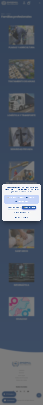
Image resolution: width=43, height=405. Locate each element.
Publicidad (32, 197)
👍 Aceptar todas (29, 207)
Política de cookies (21, 217)
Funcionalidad (23, 201)
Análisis (22, 197)
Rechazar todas (13, 207)
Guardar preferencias (21, 212)
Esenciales (12, 197)
